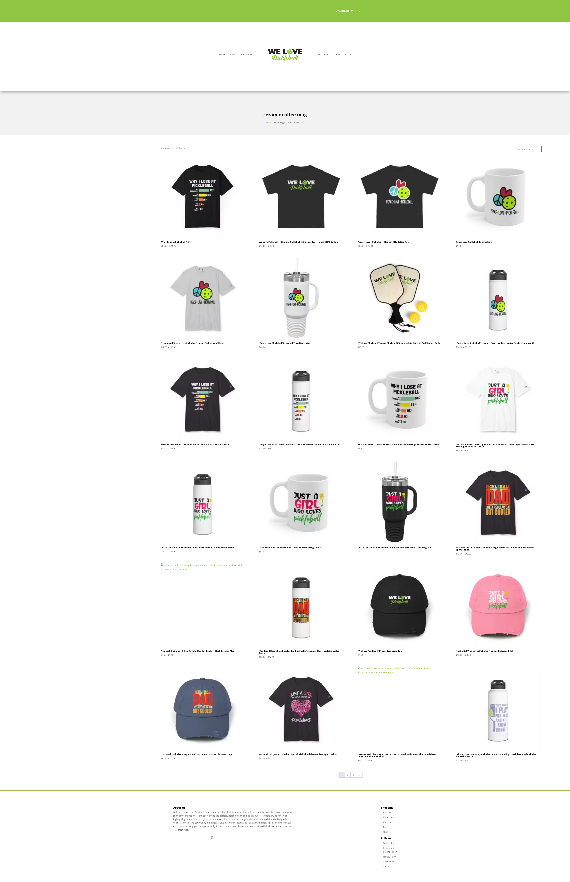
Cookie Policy (389, 861)
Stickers (336, 54)
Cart (385, 827)
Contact (387, 866)
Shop (385, 831)
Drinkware (245, 54)
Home (268, 122)
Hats (232, 54)
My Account (389, 817)
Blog (348, 54)
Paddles (323, 54)
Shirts (223, 54)
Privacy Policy (389, 856)
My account (342, 11)
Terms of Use (389, 843)
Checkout (387, 822)
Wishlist (387, 812)
